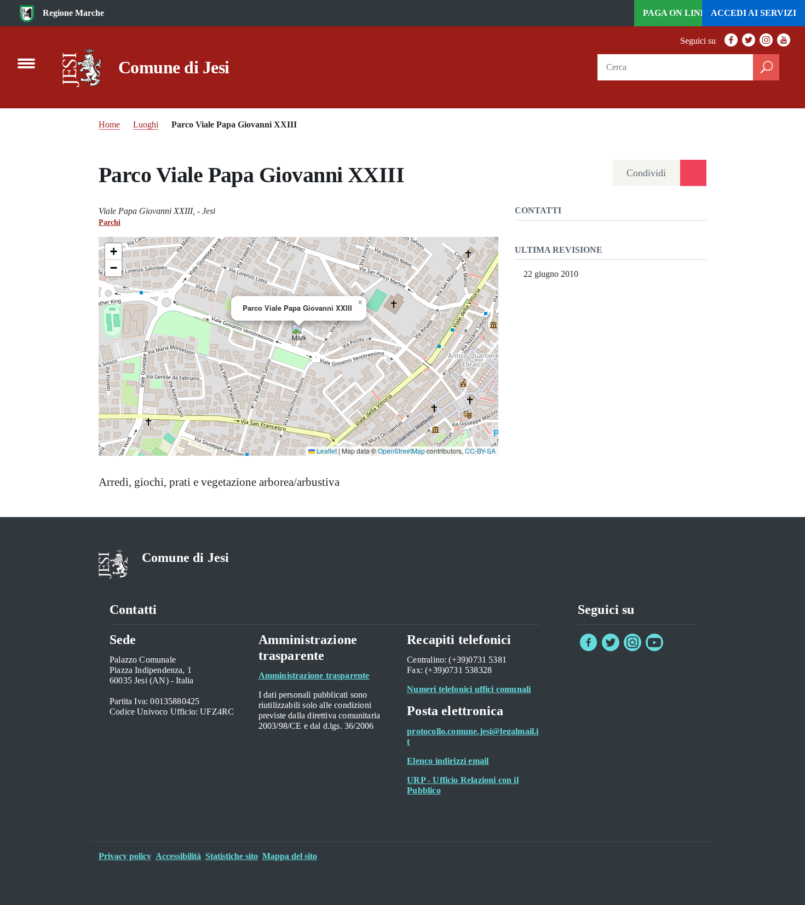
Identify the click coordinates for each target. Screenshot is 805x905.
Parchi (109, 222)
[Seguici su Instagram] (632, 648)
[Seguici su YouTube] (654, 648)
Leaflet (326, 450)
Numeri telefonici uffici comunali (469, 689)
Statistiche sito (231, 856)
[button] (299, 335)
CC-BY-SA (480, 450)
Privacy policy (125, 856)
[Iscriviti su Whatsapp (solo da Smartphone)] (676, 648)
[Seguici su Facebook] (589, 648)
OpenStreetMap (401, 450)
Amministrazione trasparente (314, 675)
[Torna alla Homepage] (82, 68)
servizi (753, 13)
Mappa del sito (289, 856)
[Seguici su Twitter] (611, 648)
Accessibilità (178, 856)
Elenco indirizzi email (447, 760)
